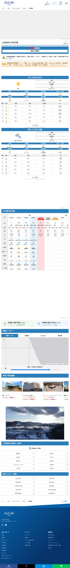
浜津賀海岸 (51, 493)
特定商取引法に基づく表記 (54, 545)
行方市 (52, 457)
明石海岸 (18, 482)
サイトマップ (51, 540)
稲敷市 (52, 461)
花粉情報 (4, 550)
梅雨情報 (4, 547)
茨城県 (24, 8)
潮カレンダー (5, 540)
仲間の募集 (27, 545)
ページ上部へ (64, 501)
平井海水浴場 (52, 489)
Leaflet (48, 364)
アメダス (4, 553)
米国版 (49, 547)
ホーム (3, 8)
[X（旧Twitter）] (2, 525)
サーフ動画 (27, 542)
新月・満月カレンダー (7, 558)
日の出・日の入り (6, 555)
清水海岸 (18, 478)
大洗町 (18, 468)
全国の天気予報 (16, 8)
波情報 (26, 537)
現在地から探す (36, 448)
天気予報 (4, 542)
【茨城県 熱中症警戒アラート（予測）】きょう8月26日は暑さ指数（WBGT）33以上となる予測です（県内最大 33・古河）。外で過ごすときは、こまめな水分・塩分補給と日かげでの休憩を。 (35, 64)
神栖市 (18, 457)
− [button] (3, 343)
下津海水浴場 (18, 486)
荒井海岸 (18, 489)
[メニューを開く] (66, 3)
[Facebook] (6, 525)
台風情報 (4, 545)
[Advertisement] (35, 25)
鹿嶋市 (18, 453)
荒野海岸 (51, 478)
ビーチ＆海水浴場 (29, 540)
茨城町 (52, 468)
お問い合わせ (51, 535)
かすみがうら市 (18, 464)
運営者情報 (50, 537)
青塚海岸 (51, 486)
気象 (9, 8)
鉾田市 (18, 461)
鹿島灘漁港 (18, 493)
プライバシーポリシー (53, 542)
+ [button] (3, 340)
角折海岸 (51, 482)
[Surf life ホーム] (9, 3)
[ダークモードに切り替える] (54, 3)
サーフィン (27, 535)
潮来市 (52, 453)
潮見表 (3, 537)
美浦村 (52, 464)
